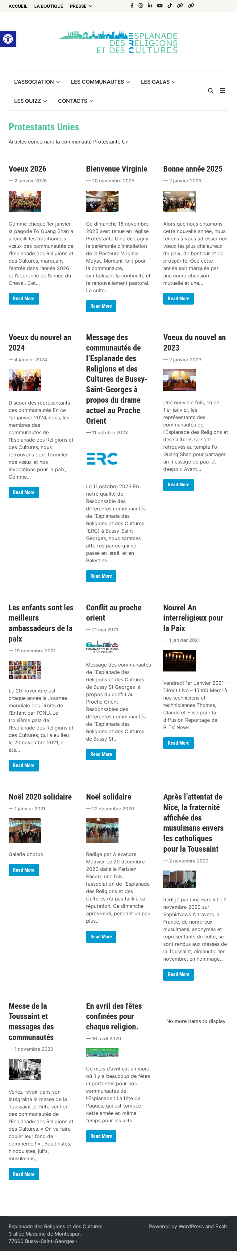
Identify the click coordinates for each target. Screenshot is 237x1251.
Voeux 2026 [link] (27, 168)
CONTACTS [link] (72, 101)
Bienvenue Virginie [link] (116, 168)
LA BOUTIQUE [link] (48, 6)
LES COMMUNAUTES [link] (97, 82)
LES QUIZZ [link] (27, 101)
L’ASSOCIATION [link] (34, 82)
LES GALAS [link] (155, 82)
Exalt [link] (221, 1226)
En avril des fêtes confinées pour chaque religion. (114, 1016)
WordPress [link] (191, 1226)
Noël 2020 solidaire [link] (40, 796)
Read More (26, 1175)
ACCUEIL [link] (18, 6)
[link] (8, 39)
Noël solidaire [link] (108, 796)
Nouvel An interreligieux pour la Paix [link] (193, 618)
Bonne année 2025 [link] (192, 168)
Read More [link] (24, 300)
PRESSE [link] (78, 6)
